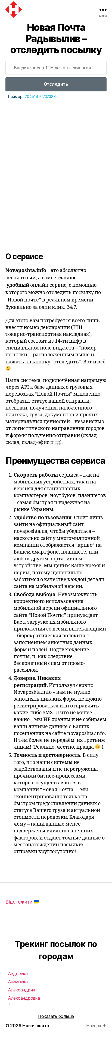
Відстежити (19, 902)
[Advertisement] (56, 159)
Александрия (21, 990)
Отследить (56, 84)
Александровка (24, 998)
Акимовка (18, 981)
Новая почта (35, 1025)
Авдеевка (18, 973)
